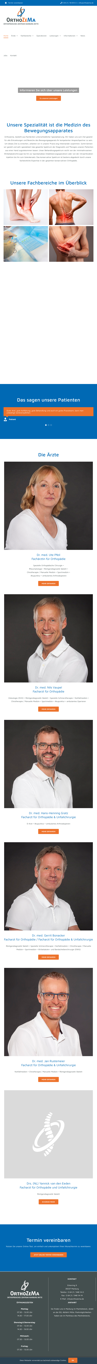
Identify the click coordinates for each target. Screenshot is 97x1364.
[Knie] (26, 317)
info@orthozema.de (86, 3)
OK (73, 1360)
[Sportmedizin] (71, 317)
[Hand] (71, 281)
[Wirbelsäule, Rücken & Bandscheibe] (71, 207)
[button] (46, 425)
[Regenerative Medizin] (26, 244)
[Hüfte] (26, 281)
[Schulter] (26, 354)
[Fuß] (26, 207)
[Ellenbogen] (71, 244)
